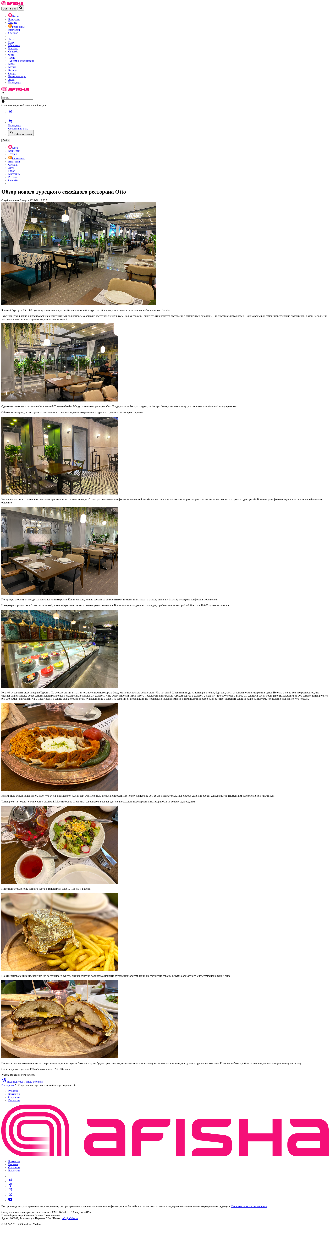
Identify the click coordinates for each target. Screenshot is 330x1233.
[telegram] (10, 1181)
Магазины (14, 45)
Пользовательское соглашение (249, 1206)
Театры (12, 22)
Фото (11, 54)
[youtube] (10, 1200)
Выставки (14, 29)
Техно (11, 57)
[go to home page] (12, 3)
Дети (11, 39)
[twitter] (10, 1195)
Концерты (14, 19)
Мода (11, 63)
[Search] (21, 8)
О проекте (14, 1097)
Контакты (14, 1094)
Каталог (13, 70)
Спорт (12, 73)
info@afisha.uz (70, 1218)
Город (11, 42)
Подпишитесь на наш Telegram (25, 1081)
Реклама (13, 1090)
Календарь (14, 82)
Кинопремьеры (17, 76)
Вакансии (14, 1100)
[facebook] (10, 1186)
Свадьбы (13, 51)
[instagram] (10, 1190)
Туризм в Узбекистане (21, 60)
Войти (13, 8)
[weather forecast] (168, 115)
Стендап (13, 32)
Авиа (11, 79)
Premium (13, 48)
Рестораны (18, 26)
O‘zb (5, 8)
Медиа (12, 67)
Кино (15, 16)
